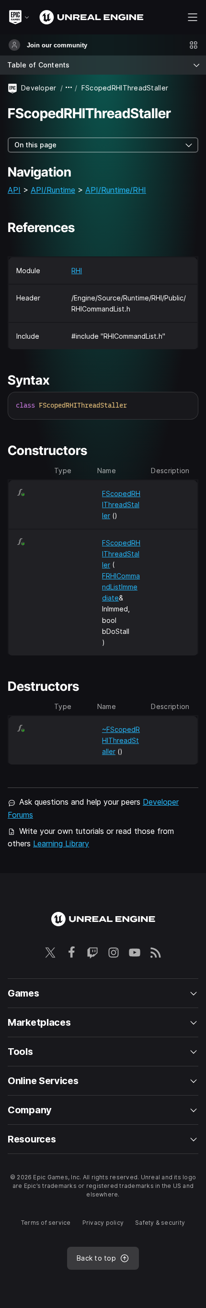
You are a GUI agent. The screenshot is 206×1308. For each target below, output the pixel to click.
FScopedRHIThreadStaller (121, 504)
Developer (39, 88)
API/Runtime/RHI (115, 190)
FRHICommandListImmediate (121, 587)
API (14, 190)
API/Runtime (53, 190)
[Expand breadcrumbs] (69, 87)
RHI (76, 270)
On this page (35, 145)
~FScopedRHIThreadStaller (121, 740)
